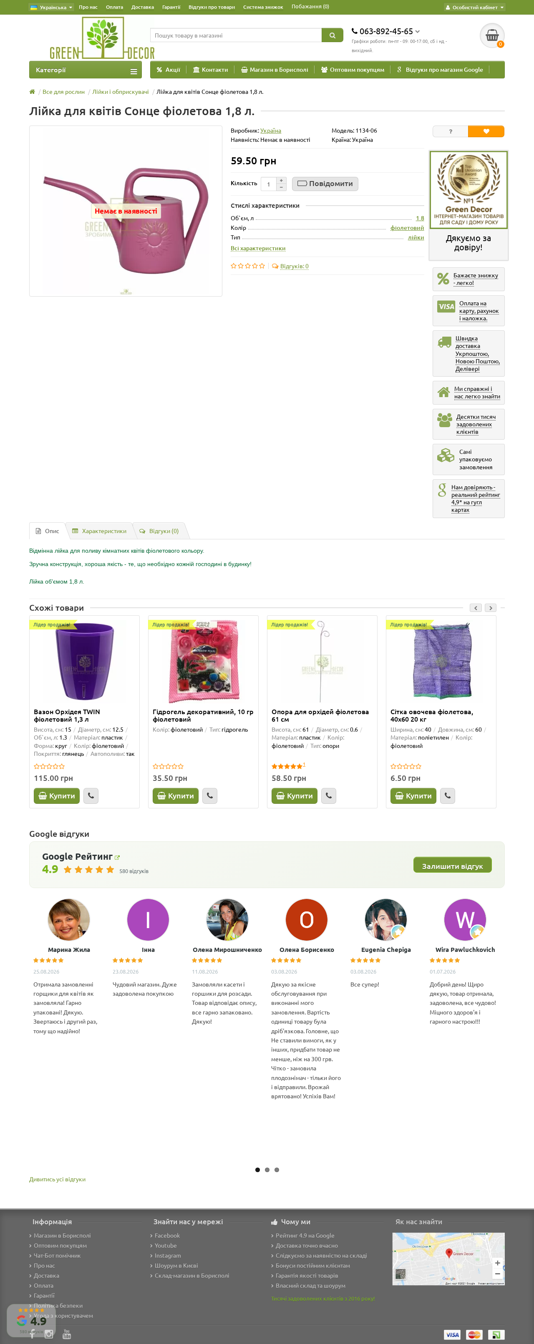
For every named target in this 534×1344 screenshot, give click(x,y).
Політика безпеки (58, 1305)
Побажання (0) (310, 6)
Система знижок (263, 6)
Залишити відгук (452, 866)
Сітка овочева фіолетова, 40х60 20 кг (431, 714)
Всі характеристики (258, 248)
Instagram (168, 1255)
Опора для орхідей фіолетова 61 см (320, 714)
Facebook (167, 1235)
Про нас (88, 6)
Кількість (244, 183)
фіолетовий (407, 228)
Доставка (142, 6)
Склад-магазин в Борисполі (192, 1275)
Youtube (166, 1245)
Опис (52, 530)
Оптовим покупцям (357, 69)
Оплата (114, 6)
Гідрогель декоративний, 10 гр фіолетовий (203, 714)
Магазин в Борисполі (279, 69)
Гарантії (171, 6)
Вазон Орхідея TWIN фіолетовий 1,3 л (67, 714)
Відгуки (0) (164, 530)
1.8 (420, 218)
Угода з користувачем (63, 1315)
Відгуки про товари (212, 6)
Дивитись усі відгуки (57, 1179)
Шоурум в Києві (176, 1265)
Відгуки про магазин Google (444, 69)
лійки (416, 237)
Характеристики (104, 530)
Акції (173, 69)
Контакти (215, 69)
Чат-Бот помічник (57, 1255)
